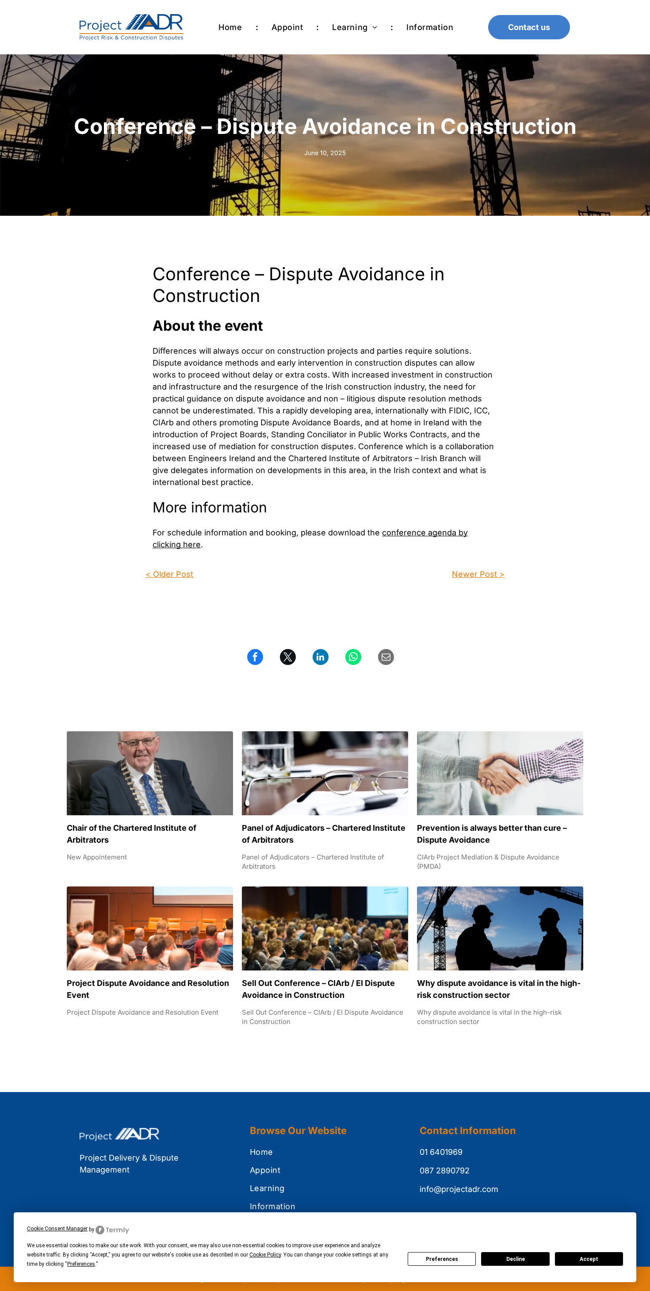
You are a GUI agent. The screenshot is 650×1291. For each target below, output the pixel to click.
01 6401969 (441, 1152)
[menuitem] (231, 27)
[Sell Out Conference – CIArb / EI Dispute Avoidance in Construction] (325, 928)
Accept (589, 1259)
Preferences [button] (81, 1264)
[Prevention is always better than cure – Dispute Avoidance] (500, 773)
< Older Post (169, 574)
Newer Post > (478, 574)
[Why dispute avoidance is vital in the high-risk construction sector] (500, 928)
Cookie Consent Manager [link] (57, 1229)
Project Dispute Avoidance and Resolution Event (148, 989)
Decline (515, 1259)
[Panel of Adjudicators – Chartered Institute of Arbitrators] (325, 773)
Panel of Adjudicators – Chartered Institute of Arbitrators (323, 833)
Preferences (442, 1259)
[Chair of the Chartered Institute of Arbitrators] (150, 773)
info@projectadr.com (459, 1189)
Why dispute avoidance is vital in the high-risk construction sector (499, 989)
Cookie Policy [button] (265, 1255)
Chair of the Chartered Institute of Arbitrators (131, 833)
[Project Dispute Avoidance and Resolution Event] (150, 928)
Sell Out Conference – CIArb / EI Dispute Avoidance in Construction (318, 989)
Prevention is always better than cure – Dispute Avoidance (492, 833)
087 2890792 (445, 1170)
